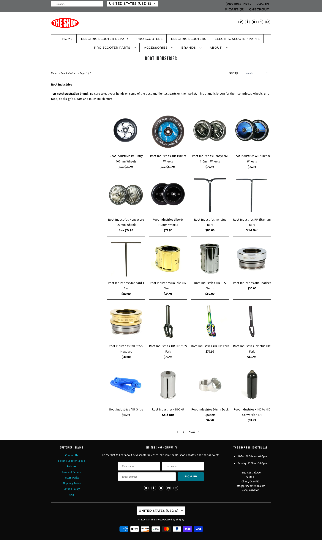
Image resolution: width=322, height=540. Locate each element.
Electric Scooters (188, 39)
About (217, 47)
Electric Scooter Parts (237, 39)
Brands (189, 47)
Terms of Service (71, 472)
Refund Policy (72, 489)
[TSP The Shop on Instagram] (260, 22)
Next (192, 431)
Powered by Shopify (173, 519)
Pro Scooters (149, 39)
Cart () (236, 9)
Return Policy (71, 477)
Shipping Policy (72, 483)
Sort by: (234, 73)
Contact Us (71, 455)
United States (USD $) (130, 3)
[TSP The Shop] (161, 24)
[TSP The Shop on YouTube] (254, 22)
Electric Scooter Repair (104, 39)
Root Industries (161, 59)
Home (67, 39)
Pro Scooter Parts (113, 47)
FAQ (71, 494)
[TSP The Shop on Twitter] (240, 22)
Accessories (156, 47)
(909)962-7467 (238, 4)
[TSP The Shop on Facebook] (247, 22)
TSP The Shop (153, 519)
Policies (71, 466)
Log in (262, 4)
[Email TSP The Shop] (267, 22)
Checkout (259, 9)
